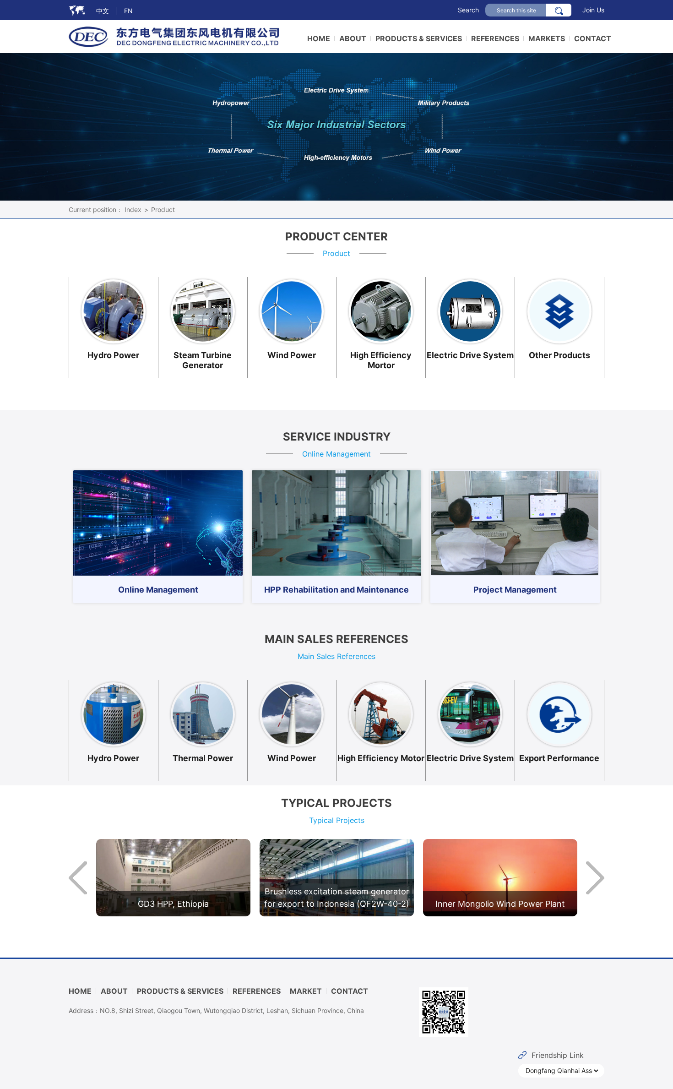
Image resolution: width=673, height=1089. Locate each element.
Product (163, 209)
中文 (102, 11)
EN (128, 11)
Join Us (593, 10)
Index (133, 209)
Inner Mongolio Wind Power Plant (500, 904)
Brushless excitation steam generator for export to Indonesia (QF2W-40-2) (336, 898)
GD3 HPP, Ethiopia (173, 904)
